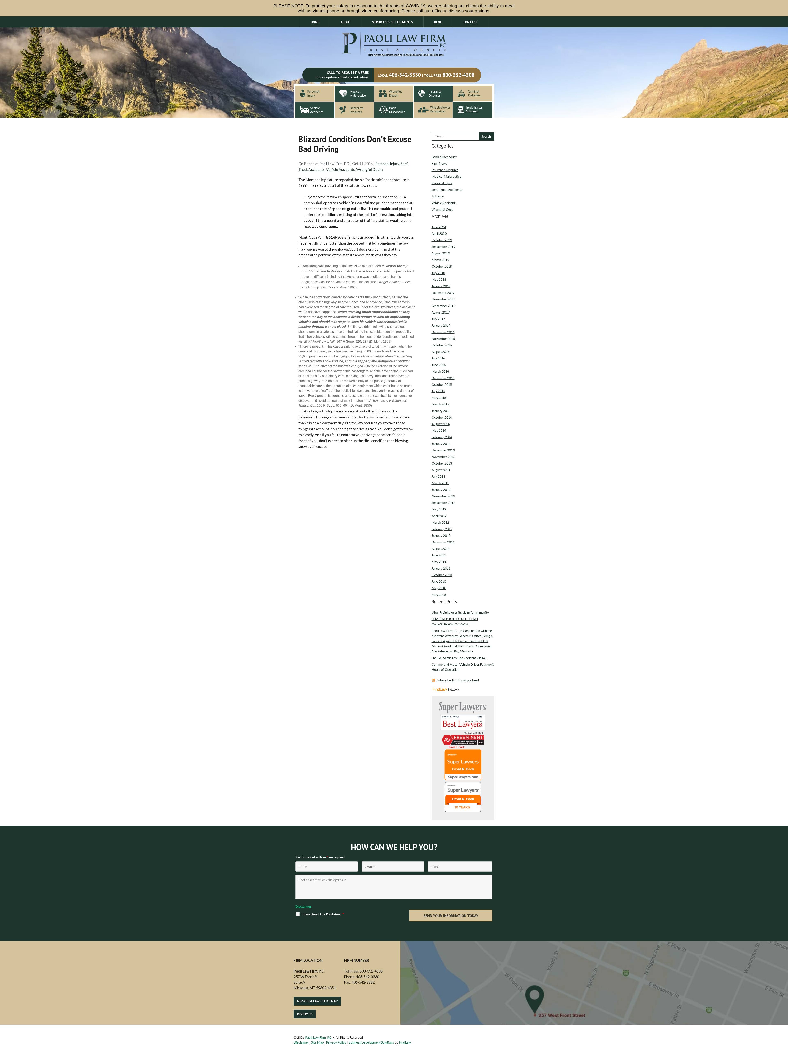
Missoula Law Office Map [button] (317, 1001)
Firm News (439, 163)
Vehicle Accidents (340, 169)
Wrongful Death (369, 169)
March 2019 (440, 260)
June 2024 (439, 227)
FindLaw (405, 1042)
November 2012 (443, 496)
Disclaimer (303, 906)
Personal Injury (387, 163)
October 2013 (442, 463)
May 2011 (439, 562)
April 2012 (439, 516)
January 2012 (441, 535)
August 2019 (441, 253)
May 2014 (439, 430)
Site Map (317, 1042)
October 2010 (442, 575)
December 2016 (443, 332)
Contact (470, 22)
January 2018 (441, 286)
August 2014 (441, 424)
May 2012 (439, 509)
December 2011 (443, 542)
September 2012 (443, 503)
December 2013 (443, 450)
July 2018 (438, 273)
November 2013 (443, 457)
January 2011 (441, 568)
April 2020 (439, 233)
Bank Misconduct (444, 157)
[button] (784, 1025)
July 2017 (438, 319)
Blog (438, 22)
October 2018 (442, 266)
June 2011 (439, 555)
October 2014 (442, 417)
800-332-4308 (458, 75)
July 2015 (438, 391)
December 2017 (443, 292)
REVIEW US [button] (305, 1014)
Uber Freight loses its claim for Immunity (460, 612)
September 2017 (443, 306)
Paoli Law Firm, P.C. (334, 163)
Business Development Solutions (371, 1042)
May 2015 (439, 397)
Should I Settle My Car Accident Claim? (459, 658)
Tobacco (438, 196)
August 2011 (441, 548)
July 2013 (438, 476)
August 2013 (441, 470)
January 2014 (441, 443)
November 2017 (443, 299)
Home (315, 22)
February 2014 (442, 437)
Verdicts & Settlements (392, 22)
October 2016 (442, 345)
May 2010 (439, 588)
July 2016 (438, 358)
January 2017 (441, 325)
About (345, 22)
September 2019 (443, 246)
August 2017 (441, 312)
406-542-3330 (405, 75)
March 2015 (440, 404)
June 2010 (439, 581)
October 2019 (442, 240)
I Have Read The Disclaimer (323, 914)
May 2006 (439, 594)
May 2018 (439, 279)
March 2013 (440, 483)
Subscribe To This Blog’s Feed (458, 680)
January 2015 (441, 411)
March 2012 (440, 522)
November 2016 (443, 338)
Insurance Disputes (445, 170)
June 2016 (439, 365)
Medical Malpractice (446, 176)
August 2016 (441, 352)
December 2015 (443, 378)
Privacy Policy (336, 1042)
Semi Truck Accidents (447, 189)
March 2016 (440, 371)
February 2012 (442, 529)
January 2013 (441, 489)
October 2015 (442, 384)
